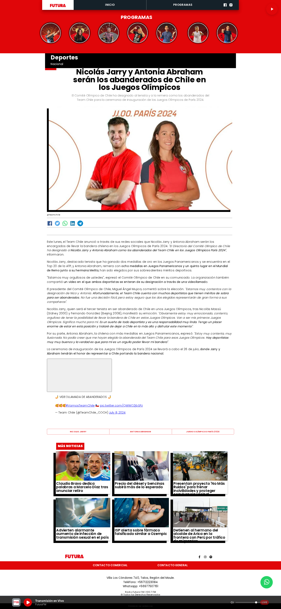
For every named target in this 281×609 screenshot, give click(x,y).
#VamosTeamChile (80, 405)
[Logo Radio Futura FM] (58, 7)
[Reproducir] (272, 9)
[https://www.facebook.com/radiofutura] (225, 9)
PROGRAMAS (183, 5)
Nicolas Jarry (78, 431)
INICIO (110, 5)
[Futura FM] (51, 33)
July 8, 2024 (117, 412)
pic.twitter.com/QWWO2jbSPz (121, 405)
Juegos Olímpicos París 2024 (202, 431)
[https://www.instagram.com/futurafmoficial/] (231, 9)
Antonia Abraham (140, 431)
